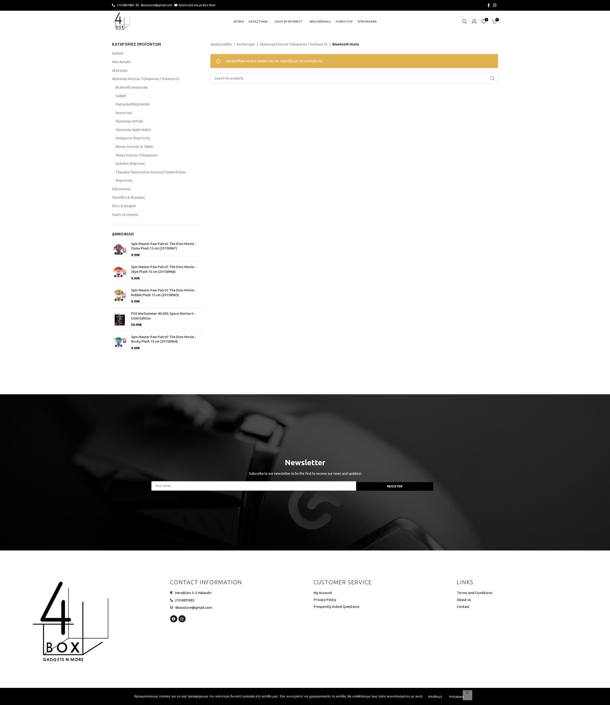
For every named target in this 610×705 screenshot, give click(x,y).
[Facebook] (173, 618)
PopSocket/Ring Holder (133, 104)
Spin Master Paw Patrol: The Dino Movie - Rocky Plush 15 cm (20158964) (163, 339)
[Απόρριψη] (467, 695)
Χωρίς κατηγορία (125, 214)
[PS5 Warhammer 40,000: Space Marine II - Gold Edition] (119, 319)
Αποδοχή (435, 696)
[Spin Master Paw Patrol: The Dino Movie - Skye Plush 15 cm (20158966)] (119, 273)
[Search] (464, 21)
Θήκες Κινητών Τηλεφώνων (137, 155)
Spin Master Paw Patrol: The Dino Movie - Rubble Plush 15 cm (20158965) (163, 292)
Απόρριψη (456, 696)
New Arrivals (121, 62)
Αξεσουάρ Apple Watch (133, 130)
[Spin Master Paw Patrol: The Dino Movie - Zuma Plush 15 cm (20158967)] (119, 250)
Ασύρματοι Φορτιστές (133, 138)
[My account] (474, 21)
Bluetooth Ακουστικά (132, 87)
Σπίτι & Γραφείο (124, 206)
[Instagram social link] (495, 5)
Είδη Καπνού (121, 189)
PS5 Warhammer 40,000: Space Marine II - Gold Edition (163, 316)
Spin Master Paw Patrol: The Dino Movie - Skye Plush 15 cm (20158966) (163, 269)
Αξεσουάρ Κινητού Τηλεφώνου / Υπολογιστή (145, 79)
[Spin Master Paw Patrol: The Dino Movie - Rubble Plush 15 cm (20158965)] (119, 296)
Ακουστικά (124, 113)
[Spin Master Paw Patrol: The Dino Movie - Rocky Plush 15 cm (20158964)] (119, 343)
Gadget (121, 96)
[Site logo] (121, 21)
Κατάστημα (246, 44)
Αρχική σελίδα (221, 44)
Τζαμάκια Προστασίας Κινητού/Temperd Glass (151, 172)
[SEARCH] (492, 78)
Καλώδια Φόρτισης (130, 163)
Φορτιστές (124, 180)
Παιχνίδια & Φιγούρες (128, 197)
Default (117, 53)
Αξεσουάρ (119, 70)
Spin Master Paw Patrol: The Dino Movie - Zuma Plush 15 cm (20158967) (163, 246)
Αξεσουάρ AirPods (129, 121)
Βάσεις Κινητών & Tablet (134, 147)
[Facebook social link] (489, 5)
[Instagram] (182, 618)
